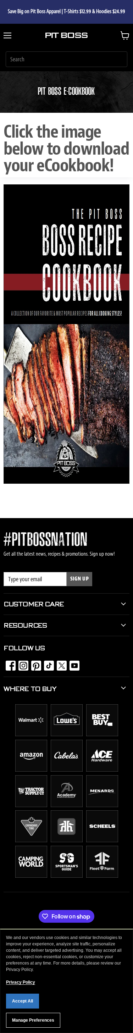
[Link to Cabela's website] (67, 769)
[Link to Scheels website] (102, 840)
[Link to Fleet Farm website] (102, 875)
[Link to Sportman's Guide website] (67, 875)
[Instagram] (21, 663)
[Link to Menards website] (102, 805)
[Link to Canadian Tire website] (31, 840)
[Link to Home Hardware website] (67, 840)
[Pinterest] (34, 663)
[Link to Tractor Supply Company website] (31, 805)
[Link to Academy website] (67, 805)
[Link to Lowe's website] (67, 734)
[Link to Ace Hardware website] (102, 769)
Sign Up (79, 579)
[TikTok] (47, 663)
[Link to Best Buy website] (102, 734)
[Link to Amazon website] (31, 769)
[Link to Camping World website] (31, 875)
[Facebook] (8, 663)
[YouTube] (72, 663)
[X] (60, 663)
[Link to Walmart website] (31, 734)
